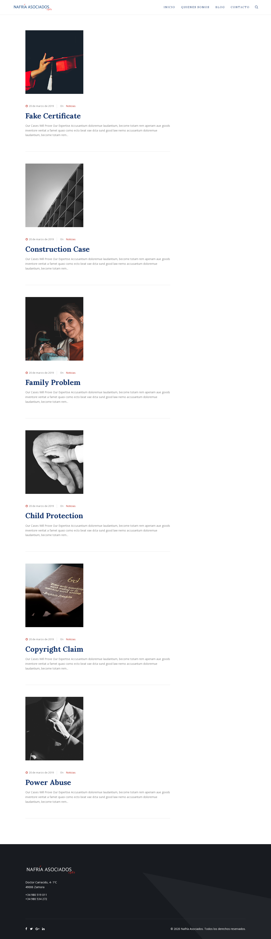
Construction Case (57, 249)
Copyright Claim (54, 649)
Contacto (240, 7)
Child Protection (54, 515)
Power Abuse (48, 782)
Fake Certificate (53, 115)
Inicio (169, 7)
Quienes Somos (195, 7)
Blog (220, 7)
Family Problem (53, 382)
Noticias (71, 106)
